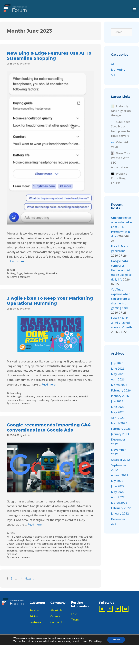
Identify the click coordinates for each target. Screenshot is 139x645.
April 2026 (118, 379)
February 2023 (121, 429)
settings (98, 641)
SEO (12, 270)
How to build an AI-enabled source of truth (121, 322)
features (28, 273)
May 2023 (117, 412)
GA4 (84, 540)
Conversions (74, 540)
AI (112, 64)
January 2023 (120, 434)
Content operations (46, 396)
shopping (39, 273)
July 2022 (117, 481)
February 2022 (121, 508)
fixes (21, 400)
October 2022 (120, 460)
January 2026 (120, 396)
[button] (134, 9)
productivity (70, 400)
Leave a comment (20, 276)
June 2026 (117, 368)
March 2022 (119, 502)
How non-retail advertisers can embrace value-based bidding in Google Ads (48, 547)
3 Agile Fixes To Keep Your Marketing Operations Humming (50, 301)
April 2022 (118, 497)
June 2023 (117, 407)
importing (12, 550)
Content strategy (67, 396)
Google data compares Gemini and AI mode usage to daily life (121, 270)
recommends (26, 550)
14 (21, 578)
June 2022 (117, 486)
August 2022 (119, 475)
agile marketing (25, 396)
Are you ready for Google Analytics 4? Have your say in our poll (50, 538)
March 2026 (119, 385)
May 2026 (117, 374)
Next (29, 578)
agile (13, 396)
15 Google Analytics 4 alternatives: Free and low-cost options (43, 536)
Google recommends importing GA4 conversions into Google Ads (49, 427)
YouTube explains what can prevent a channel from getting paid (120, 298)
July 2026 (117, 363)
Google (11, 543)
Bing (12, 273)
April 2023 (118, 418)
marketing (43, 400)
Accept (116, 639)
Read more (17, 261)
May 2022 (117, 492)
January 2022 (120, 513)
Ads (81, 536)
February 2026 (121, 390)
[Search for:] (121, 32)
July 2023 (117, 401)
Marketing (16, 393)
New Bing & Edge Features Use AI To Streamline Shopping (49, 56)
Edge (19, 273)
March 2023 (119, 423)
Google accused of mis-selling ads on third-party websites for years (53, 543)
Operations (57, 400)
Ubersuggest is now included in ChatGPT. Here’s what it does (121, 227)
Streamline (51, 273)
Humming (31, 400)
